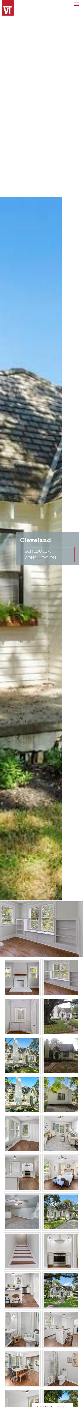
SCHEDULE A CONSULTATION (40, 554)
